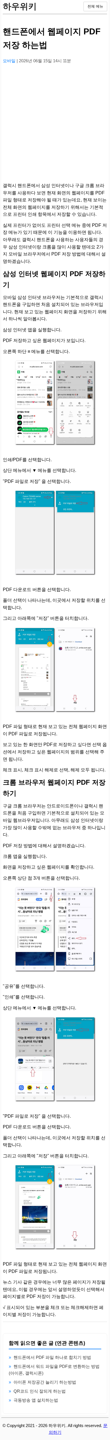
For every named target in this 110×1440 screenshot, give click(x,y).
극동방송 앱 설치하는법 (36, 1400)
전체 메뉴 (95, 6)
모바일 (10, 60)
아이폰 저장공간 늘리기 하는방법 (45, 1382)
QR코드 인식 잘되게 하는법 (40, 1391)
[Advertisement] (55, 123)
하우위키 (20, 6)
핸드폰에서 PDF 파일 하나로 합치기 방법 (52, 1357)
